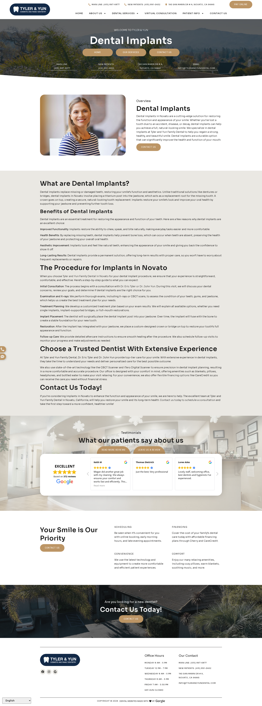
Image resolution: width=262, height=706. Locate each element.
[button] (217, 475)
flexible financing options (173, 375)
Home (79, 13)
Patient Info (191, 13)
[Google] (55, 671)
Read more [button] (99, 485)
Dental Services (123, 13)
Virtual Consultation (161, 13)
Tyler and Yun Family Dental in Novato (86, 276)
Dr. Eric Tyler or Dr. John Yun (138, 286)
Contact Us (218, 13)
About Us (95, 13)
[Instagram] (49, 671)
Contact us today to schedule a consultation (187, 400)
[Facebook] (42, 671)
